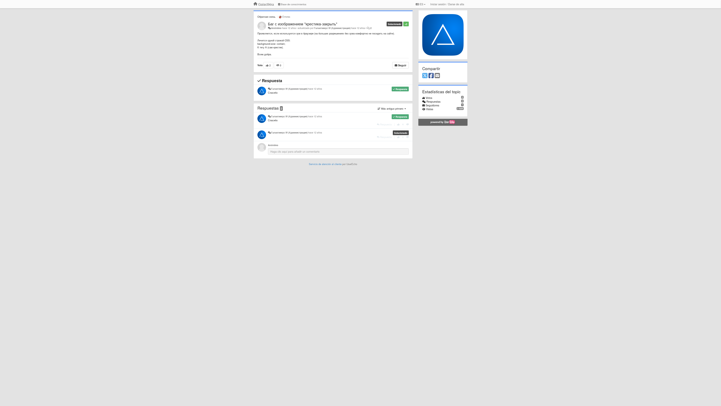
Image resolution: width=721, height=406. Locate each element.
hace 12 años (315, 88)
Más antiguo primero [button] (392, 108)
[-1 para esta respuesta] (407, 124)
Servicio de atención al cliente (325, 164)
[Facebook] (431, 76)
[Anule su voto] (403, 124)
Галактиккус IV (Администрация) (332, 28)
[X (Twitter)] (425, 76)
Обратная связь (266, 16)
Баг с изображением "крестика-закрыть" (302, 24)
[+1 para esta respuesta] (398, 124)
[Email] (437, 76)
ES (421, 4)
